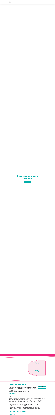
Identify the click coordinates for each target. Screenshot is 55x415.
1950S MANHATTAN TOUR (17, 385)
